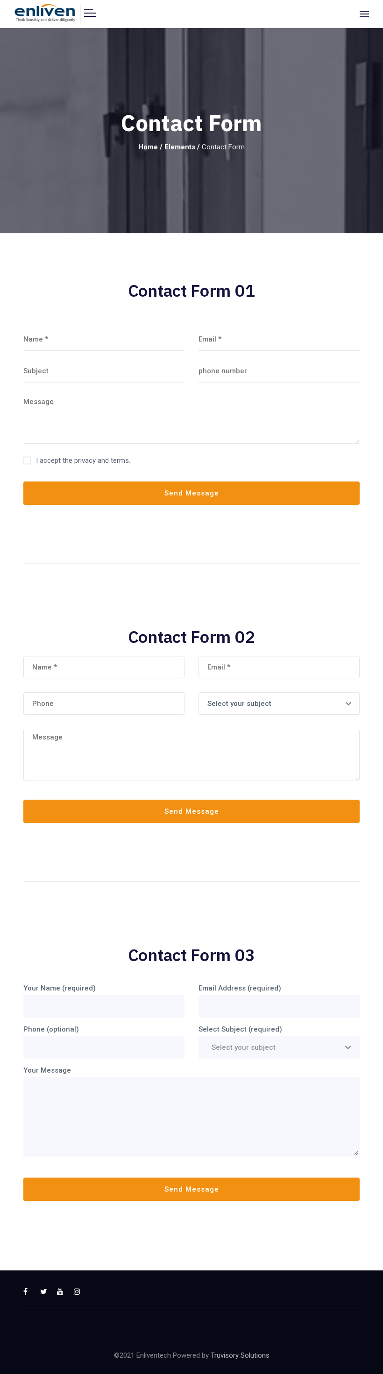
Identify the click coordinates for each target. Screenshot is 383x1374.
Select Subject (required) (240, 1029)
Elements (179, 147)
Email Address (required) (240, 988)
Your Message (47, 1070)
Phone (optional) (51, 1029)
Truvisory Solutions (240, 1355)
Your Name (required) (59, 988)
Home (148, 147)
